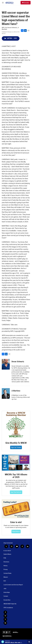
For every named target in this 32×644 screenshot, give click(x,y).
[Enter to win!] (16, 509)
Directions (6, 562)
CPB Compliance (8, 607)
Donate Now (7, 600)
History (5, 565)
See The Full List (16, 492)
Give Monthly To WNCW (16, 443)
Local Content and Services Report (13, 584)
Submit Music (7, 554)
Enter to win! (16, 522)
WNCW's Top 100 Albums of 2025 (16, 475)
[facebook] (5, 612)
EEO (5, 581)
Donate (26, 2)
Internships (7, 592)
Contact (6, 596)
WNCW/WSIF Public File (10, 604)
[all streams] (29, 642)
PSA (5, 558)
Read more (16, 531)
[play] (3, 642)
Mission (6, 577)
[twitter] (5, 619)
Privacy (6, 569)
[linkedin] (5, 623)
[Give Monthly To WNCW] (16, 425)
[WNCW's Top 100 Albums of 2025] (16, 463)
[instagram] (5, 616)
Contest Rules (7, 573)
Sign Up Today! (16, 447)
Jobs (5, 588)
